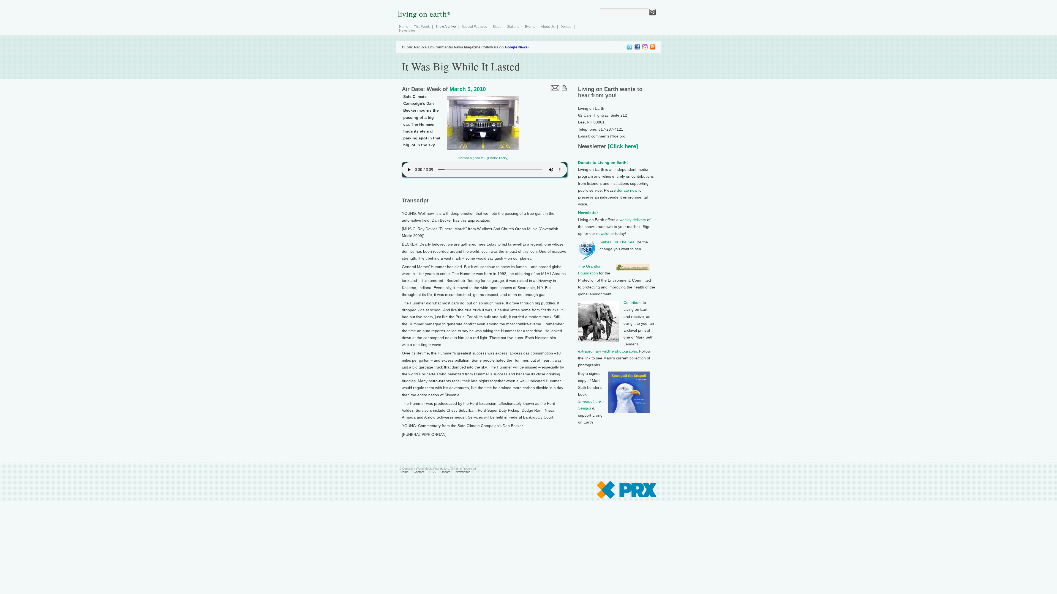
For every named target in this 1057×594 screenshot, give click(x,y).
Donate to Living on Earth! (603, 162)
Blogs (497, 27)
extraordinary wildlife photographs (607, 351)
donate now (627, 190)
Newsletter (407, 30)
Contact (419, 472)
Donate (565, 27)
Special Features (474, 27)
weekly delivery (633, 220)
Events (530, 27)
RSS (432, 472)
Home (403, 27)
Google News (516, 47)
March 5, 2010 (468, 89)
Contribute (632, 302)
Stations (513, 27)
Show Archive (445, 27)
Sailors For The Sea (617, 242)
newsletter (605, 233)
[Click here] (622, 146)
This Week (422, 27)
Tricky (502, 158)
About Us (548, 27)
